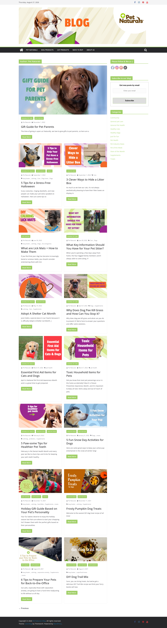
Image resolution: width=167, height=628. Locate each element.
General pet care (27, 118)
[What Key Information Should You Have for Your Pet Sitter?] (85, 221)
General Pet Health (28, 171)
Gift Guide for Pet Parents (37, 127)
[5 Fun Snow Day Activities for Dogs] (85, 416)
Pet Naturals (31, 50)
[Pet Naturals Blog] (21, 50)
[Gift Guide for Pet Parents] (63, 90)
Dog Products (47, 50)
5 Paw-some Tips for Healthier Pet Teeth (34, 445)
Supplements (41, 171)
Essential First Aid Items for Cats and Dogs (38, 374)
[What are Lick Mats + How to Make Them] (40, 221)
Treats (50, 171)
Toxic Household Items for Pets (83, 374)
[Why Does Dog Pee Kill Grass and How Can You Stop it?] (85, 286)
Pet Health (25, 565)
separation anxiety (43, 572)
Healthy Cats (71, 171)
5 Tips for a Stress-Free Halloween (36, 184)
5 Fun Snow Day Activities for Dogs (85, 441)
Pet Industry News (117, 144)
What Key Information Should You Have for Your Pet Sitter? (85, 246)
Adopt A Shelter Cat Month (38, 313)
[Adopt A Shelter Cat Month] (40, 286)
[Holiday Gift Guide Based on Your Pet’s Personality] (40, 481)
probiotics (32, 439)
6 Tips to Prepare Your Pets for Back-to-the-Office (38, 581)
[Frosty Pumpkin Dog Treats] (85, 481)
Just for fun (39, 118)
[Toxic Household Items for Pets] (85, 348)
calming (33, 178)
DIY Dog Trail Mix (77, 577)
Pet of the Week (116, 148)
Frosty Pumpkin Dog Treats (83, 508)
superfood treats (82, 572)
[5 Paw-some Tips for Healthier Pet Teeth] (40, 416)
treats (98, 435)
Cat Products (63, 50)
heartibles (40, 504)
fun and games (46, 244)
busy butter (26, 178)
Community (114, 118)
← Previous (24, 608)
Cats (38, 178)
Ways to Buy (78, 50)
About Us (91, 50)
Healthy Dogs (52, 431)
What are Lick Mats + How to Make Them (39, 250)
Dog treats (45, 178)
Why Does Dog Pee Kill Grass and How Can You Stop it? (84, 311)
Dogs (51, 178)
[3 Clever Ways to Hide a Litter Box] (85, 155)
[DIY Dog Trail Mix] (85, 549)
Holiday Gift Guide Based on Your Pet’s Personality (39, 510)
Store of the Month (117, 151)
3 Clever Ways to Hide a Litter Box (85, 181)
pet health (49, 368)
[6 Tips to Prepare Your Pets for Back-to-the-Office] (40, 549)
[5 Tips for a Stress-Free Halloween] (40, 155)
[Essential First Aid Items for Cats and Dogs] (40, 348)
